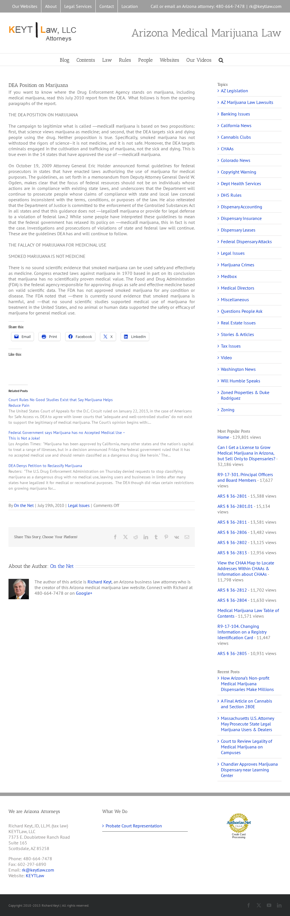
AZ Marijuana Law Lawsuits (247, 102)
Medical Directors (237, 288)
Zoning (227, 409)
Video (226, 357)
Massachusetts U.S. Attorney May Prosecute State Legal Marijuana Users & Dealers (247, 723)
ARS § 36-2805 (232, 653)
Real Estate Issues (238, 323)
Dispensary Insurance (241, 218)
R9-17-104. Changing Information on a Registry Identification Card (242, 631)
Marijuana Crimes (237, 264)
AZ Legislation (234, 90)
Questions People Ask (242, 311)
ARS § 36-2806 (232, 532)
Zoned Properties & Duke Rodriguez (245, 395)
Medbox (229, 276)
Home (223, 437)
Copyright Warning (238, 172)
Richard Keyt (100, 582)
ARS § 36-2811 (232, 522)
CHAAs (227, 148)
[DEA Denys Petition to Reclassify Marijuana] (104, 477)
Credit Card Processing (239, 836)
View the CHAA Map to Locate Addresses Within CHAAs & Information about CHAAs (246, 568)
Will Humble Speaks (240, 381)
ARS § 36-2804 (232, 600)
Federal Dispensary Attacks (246, 241)
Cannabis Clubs (236, 137)
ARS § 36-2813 (232, 552)
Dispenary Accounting (241, 206)
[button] (221, 59)
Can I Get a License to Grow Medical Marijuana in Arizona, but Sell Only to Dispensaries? (246, 452)
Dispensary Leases (238, 230)
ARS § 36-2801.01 (235, 506)
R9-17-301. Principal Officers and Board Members (245, 477)
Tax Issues (231, 346)
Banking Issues (235, 114)
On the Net (24, 505)
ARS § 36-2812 (232, 590)
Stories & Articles (237, 334)
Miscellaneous (235, 299)
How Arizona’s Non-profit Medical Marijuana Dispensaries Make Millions (247, 683)
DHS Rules (231, 195)
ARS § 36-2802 (232, 542)
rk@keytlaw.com (265, 6)
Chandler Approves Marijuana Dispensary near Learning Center (249, 769)
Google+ (84, 593)
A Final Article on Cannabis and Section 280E (246, 703)
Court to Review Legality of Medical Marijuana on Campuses (246, 746)
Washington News (238, 369)
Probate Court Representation (134, 826)
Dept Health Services (241, 183)
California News (236, 125)
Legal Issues (78, 505)
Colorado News (235, 160)
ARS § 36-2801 (232, 496)
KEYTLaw (35, 875)
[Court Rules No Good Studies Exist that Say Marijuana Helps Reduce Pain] (104, 411)
